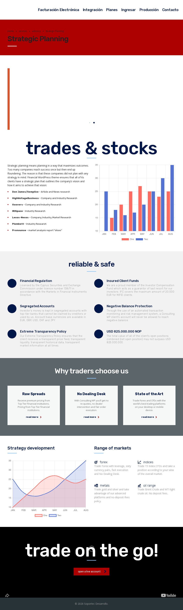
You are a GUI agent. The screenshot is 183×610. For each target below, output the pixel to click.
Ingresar (128, 10)
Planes (112, 10)
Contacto (170, 10)
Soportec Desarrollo (96, 603)
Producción (149, 10)
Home (11, 31)
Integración (93, 10)
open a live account (89, 571)
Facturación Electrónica (58, 10)
